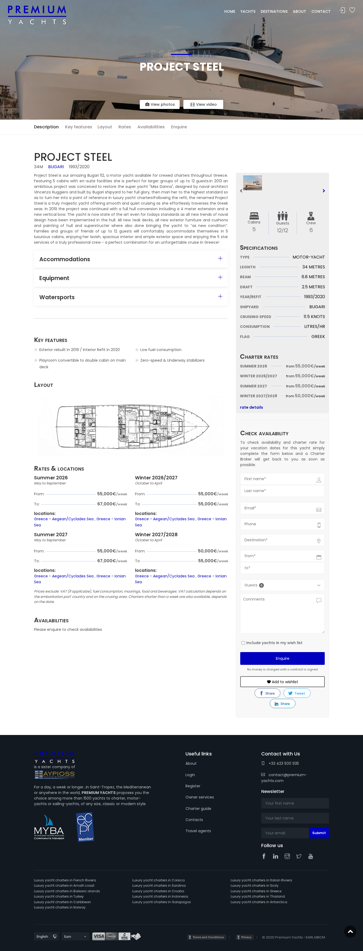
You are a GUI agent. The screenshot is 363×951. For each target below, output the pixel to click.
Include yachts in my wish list (274, 642)
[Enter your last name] (295, 818)
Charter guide (198, 808)
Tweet (299, 693)
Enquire (179, 127)
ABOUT (299, 11)
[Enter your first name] (295, 803)
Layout (105, 127)
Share (270, 693)
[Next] (323, 191)
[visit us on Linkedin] (277, 856)
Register (192, 786)
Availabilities (151, 127)
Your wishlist (352, 10)
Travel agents (198, 831)
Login (190, 774)
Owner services (199, 797)
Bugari (56, 167)
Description (46, 127)
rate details (251, 407)
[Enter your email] (295, 833)
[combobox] (282, 540)
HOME (229, 11)
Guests (253, 585)
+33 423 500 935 (283, 763)
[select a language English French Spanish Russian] (42, 936)
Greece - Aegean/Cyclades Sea (64, 519)
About (191, 763)
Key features (78, 127)
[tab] (131, 259)
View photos (162, 104)
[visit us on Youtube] (312, 856)
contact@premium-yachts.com (284, 777)
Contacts (194, 819)
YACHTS (247, 11)
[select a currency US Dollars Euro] (71, 936)
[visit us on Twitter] (300, 856)
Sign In (342, 10)
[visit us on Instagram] (289, 856)
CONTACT (321, 11)
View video (206, 104)
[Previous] (241, 191)
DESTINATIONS (274, 11)
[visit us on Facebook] (265, 856)
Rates (125, 127)
